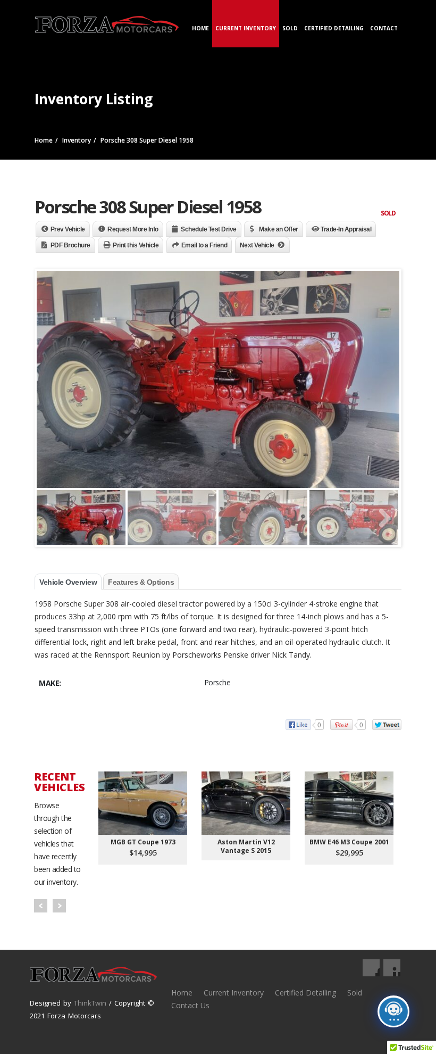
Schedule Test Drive (209, 229)
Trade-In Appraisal (346, 229)
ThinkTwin (90, 1003)
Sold (290, 28)
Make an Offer (278, 229)
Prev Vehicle (68, 229)
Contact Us (190, 1005)
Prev (40, 905)
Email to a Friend (204, 245)
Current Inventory (245, 28)
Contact (384, 28)
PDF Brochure (70, 245)
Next (59, 905)
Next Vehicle (257, 245)
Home (200, 28)
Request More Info (132, 229)
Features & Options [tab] (141, 582)
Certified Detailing (334, 28)
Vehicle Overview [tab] (68, 582)
